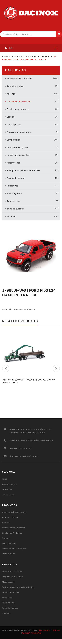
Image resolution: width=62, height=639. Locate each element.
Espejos (10, 116)
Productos (17, 56)
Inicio (5, 56)
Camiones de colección (37, 56)
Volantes (11, 216)
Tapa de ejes (13, 201)
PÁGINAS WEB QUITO (31, 633)
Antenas (11, 93)
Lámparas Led (8, 553)
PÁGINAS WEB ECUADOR (49, 630)
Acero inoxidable (15, 86)
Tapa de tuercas (15, 208)
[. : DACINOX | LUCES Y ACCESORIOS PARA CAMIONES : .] (31, 13)
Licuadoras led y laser (17, 147)
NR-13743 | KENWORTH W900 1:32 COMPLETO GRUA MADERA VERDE (29, 381)
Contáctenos (8, 494)
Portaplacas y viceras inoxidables (23, 170)
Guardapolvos (14, 124)
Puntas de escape (16, 178)
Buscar (59, 34)
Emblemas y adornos (17, 109)
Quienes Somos (9, 484)
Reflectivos (12, 185)
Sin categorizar (14, 193)
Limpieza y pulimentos (18, 155)
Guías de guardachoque (19, 132)
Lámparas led (13, 139)
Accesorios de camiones (19, 78)
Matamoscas (13, 162)
